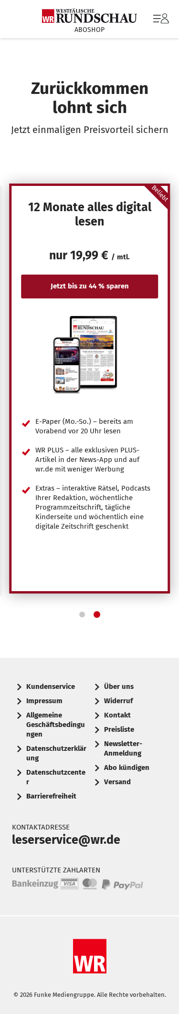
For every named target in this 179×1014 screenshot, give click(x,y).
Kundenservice (50, 686)
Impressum (44, 700)
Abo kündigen (126, 767)
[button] (82, 614)
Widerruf (118, 700)
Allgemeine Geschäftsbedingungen (55, 724)
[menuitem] (159, 19)
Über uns (119, 686)
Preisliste (119, 729)
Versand (117, 782)
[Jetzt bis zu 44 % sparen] (89, 354)
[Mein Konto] (161, 23)
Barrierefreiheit (51, 796)
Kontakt (117, 715)
